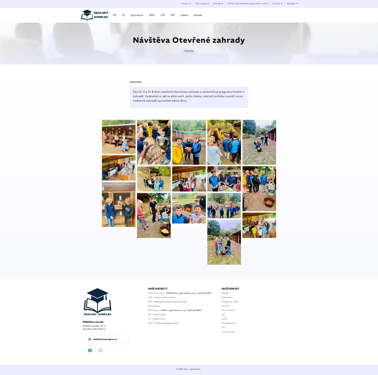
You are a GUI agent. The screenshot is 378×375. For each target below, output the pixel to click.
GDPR (224, 318)
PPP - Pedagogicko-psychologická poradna (167, 301)
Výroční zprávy (228, 331)
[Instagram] (100, 350)
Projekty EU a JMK (230, 301)
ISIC (223, 314)
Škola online (227, 297)
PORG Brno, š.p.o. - (179, 293)
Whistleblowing (229, 323)
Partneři (225, 306)
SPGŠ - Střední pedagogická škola (163, 323)
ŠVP (223, 327)
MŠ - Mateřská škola (157, 314)
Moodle (225, 293)
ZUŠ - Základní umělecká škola (161, 297)
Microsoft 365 (228, 310)
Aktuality (189, 50)
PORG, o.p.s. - (174, 310)
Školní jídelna (154, 306)
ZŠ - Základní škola (156, 318)
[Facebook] (90, 350)
